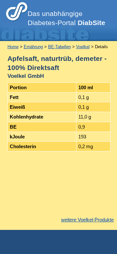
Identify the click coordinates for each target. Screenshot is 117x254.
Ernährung (33, 46)
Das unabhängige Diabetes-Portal (66, 18)
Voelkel (83, 46)
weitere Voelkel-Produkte (87, 219)
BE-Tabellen (59, 46)
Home (13, 46)
